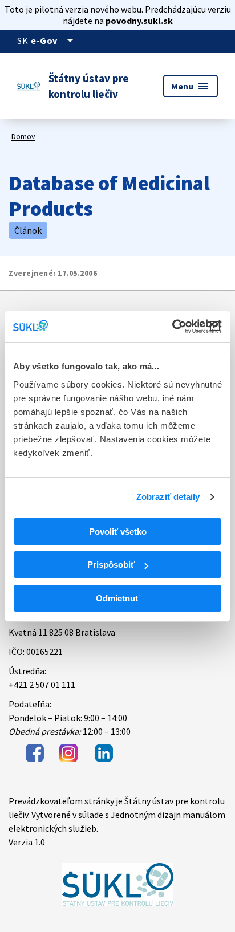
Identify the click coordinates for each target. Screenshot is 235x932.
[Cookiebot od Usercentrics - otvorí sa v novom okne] (172, 326)
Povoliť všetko (118, 531)
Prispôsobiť (111, 564)
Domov (23, 136)
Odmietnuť (117, 598)
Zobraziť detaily (168, 497)
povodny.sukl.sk (139, 20)
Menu (190, 86)
